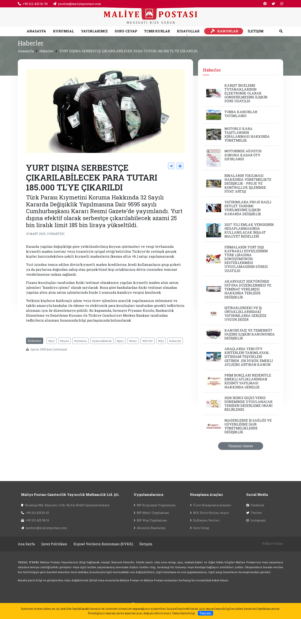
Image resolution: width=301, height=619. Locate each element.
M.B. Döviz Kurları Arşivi (211, 513)
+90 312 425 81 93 (35, 4)
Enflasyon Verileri (206, 520)
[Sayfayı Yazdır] (180, 166)
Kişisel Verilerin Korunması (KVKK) (103, 544)
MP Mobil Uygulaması (153, 513)
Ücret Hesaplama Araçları (212, 505)
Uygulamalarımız (148, 494)
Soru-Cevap (201, 528)
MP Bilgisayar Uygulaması (156, 505)
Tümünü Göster (240, 446)
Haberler (46, 51)
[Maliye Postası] (150, 16)
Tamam (205, 613)
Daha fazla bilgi (183, 613)
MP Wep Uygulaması (152, 520)
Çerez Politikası (54, 544)
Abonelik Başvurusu (151, 528)
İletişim (145, 544)
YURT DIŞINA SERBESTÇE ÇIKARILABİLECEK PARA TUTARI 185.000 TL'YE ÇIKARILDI (128, 51)
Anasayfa (26, 51)
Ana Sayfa (26, 544)
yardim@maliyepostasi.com (79, 4)
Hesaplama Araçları (206, 494)
